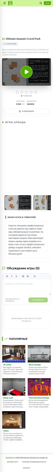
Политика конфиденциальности (34, 462)
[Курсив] (12, 276)
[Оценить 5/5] (36, 92)
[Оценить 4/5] (31, 92)
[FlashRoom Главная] (10, 3)
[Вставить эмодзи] (34, 276)
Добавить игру (12, 462)
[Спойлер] (28, 276)
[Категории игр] (4, 3)
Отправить (38, 300)
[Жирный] (7, 276)
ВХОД (47, 3)
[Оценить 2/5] (22, 92)
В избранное (28, 111)
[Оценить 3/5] (26, 92)
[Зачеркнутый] (16, 276)
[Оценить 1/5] (17, 92)
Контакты (26, 468)
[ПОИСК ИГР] (40, 3)
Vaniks (30, 104)
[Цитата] (23, 276)
